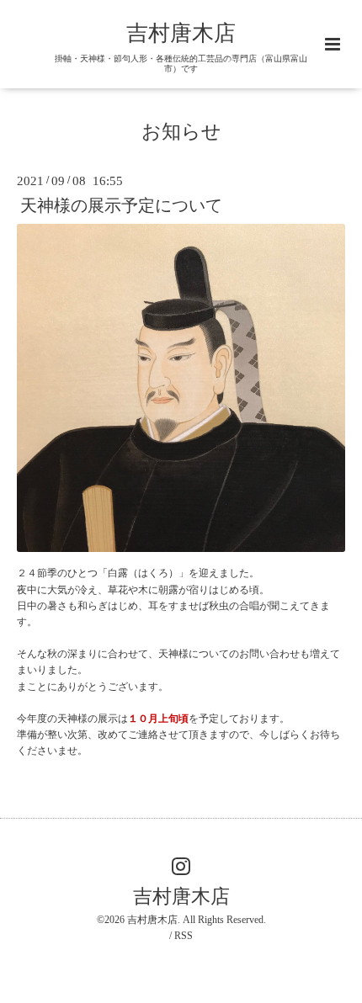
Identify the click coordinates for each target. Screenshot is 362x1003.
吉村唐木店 (181, 33)
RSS (183, 936)
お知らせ (181, 130)
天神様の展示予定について (121, 206)
